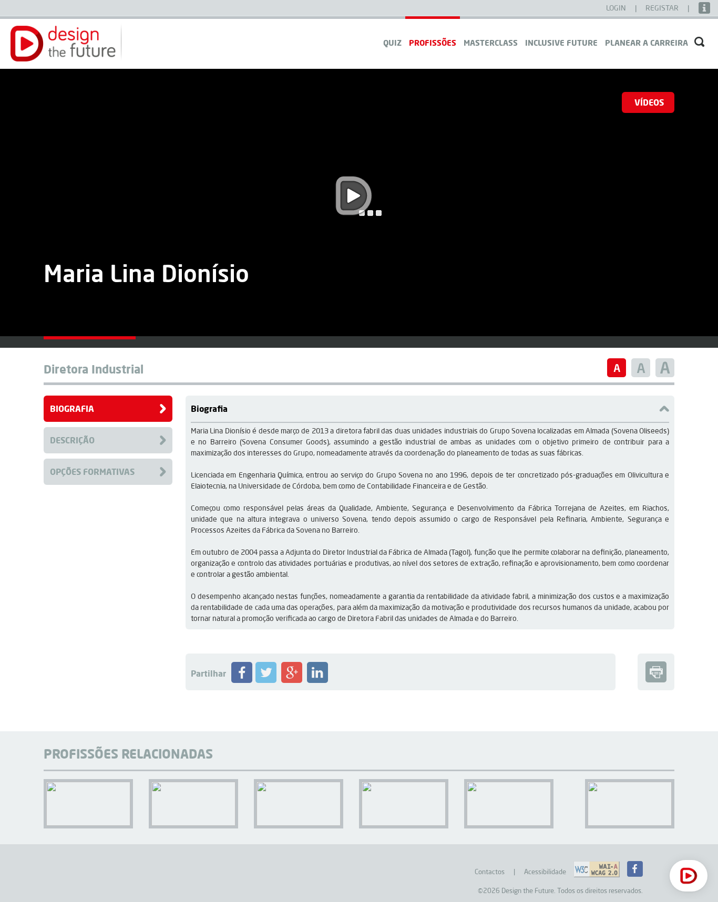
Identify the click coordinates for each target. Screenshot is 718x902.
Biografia (72, 408)
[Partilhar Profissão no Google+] (292, 680)
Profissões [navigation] (432, 42)
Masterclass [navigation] (491, 42)
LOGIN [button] (617, 8)
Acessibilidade (545, 871)
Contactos (490, 871)
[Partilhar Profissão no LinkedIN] (317, 680)
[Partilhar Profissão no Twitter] (266, 680)
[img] (90, 337)
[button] (63, 43)
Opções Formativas (92, 471)
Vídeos (649, 102)
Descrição (72, 439)
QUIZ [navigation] (392, 42)
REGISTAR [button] (662, 8)
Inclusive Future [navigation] (561, 42)
